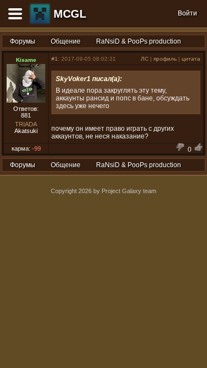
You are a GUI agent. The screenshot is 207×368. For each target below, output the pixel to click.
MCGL (70, 14)
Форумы (22, 41)
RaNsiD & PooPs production (138, 41)
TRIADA (26, 124)
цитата (191, 59)
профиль (165, 59)
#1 (54, 59)
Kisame (26, 60)
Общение (66, 41)
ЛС (144, 59)
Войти (187, 13)
